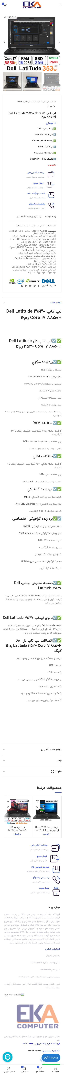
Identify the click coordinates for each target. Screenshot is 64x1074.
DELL (27, 231)
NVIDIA (19, 245)
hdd (31, 481)
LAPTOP (37, 242)
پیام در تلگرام (51, 1057)
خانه (54, 101)
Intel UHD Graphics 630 (23, 239)
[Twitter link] (34, 286)
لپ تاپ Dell (40, 261)
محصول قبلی (54, 106)
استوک (12, 247)
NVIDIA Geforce (48, 247)
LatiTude (27, 242)
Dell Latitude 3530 (44, 234)
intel (53, 239)
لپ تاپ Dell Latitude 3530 (42, 264)
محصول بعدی (47, 106)
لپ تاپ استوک (48, 270)
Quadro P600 (36, 159)
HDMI (15, 236)
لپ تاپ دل (33, 270)
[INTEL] (20, 281)
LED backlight (31, 245)
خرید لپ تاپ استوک (45, 253)
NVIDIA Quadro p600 (27, 247)
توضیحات (56, 302)
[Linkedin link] (26, 286)
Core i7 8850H (39, 140)
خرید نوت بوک (26, 253)
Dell (39, 128)
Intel (43, 369)
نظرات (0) (56, 771)
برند (59, 760)
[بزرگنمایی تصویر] (56, 66)
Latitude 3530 (42, 134)
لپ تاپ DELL (23, 101)
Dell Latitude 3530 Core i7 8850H (38, 236)
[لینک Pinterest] (30, 286)
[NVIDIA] (12, 281)
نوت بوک (51, 272)
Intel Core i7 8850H (38, 376)
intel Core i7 (42, 239)
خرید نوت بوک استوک (45, 256)
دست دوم (27, 256)
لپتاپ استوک (19, 270)
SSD (41, 474)
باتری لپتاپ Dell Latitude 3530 (38, 250)
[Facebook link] (38, 286)
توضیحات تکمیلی (51, 749)
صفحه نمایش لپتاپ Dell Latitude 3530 (35, 258)
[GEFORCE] (33, 281)
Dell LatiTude (16, 231)
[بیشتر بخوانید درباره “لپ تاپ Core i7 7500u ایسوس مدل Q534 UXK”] (37, 807)
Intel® (27, 497)
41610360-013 (34, 1050)
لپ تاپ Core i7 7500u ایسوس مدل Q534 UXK (47, 829)
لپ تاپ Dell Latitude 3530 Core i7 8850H (34, 267)
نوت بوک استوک (36, 272)
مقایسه (49, 217)
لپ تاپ (46, 101)
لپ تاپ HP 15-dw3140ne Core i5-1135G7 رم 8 (17, 830)
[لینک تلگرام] (22, 286)
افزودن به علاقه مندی (27, 217)
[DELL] (48, 281)
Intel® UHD (50, 242)
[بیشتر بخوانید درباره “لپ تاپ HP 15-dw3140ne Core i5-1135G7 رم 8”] (8, 807)
